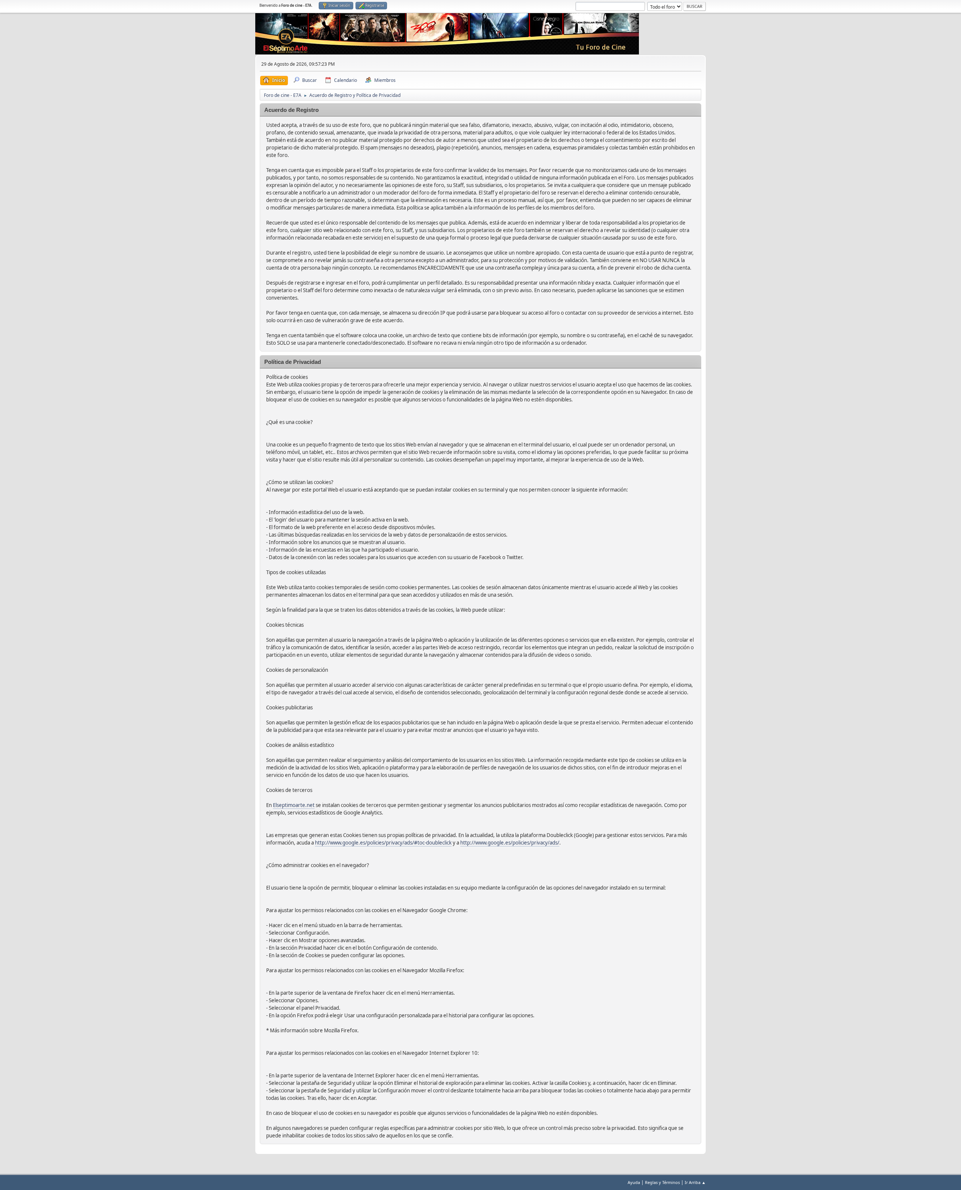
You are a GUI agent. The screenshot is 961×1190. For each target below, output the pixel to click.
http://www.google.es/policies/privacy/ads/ (509, 842)
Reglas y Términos (662, 1182)
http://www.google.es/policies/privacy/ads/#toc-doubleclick (383, 842)
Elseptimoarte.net (294, 805)
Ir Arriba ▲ (695, 1182)
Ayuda (634, 1182)
